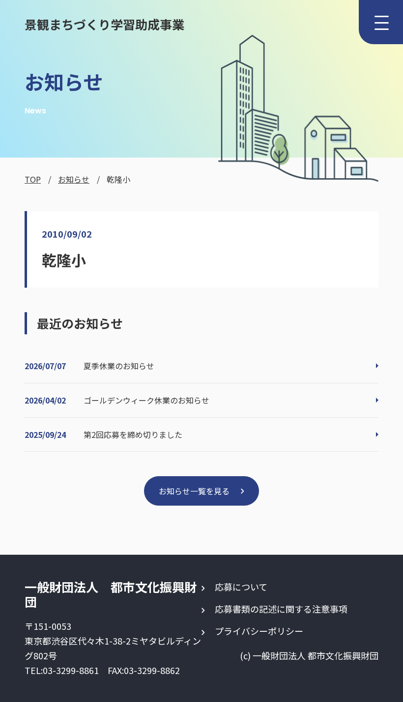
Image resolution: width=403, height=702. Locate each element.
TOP (33, 179)
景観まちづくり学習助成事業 (104, 24)
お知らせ (73, 179)
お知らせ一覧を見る (194, 491)
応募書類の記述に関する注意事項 (281, 608)
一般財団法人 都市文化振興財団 (111, 594)
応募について (241, 586)
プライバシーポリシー (259, 630)
